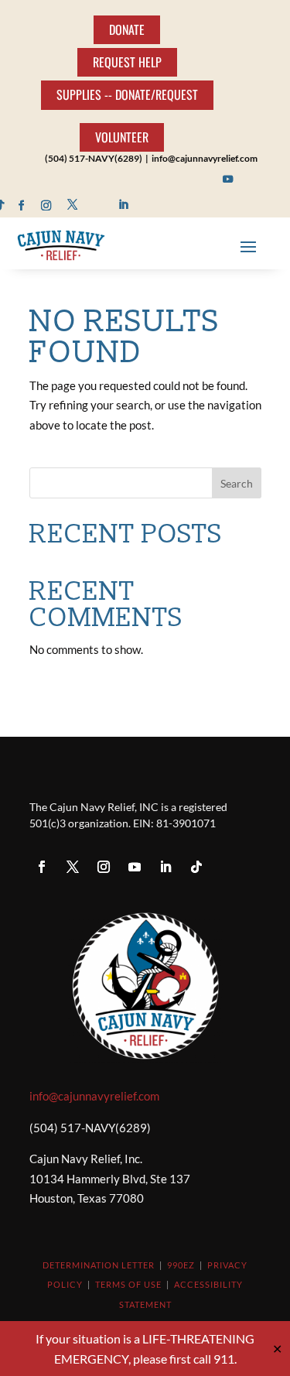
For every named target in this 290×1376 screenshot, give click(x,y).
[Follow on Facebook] (21, 204)
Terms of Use (128, 1284)
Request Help (127, 62)
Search (236, 483)
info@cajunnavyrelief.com (94, 1096)
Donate (127, 29)
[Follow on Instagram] (46, 204)
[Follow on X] (72, 204)
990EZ (181, 1265)
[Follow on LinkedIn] (123, 204)
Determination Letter (99, 1265)
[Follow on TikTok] (196, 866)
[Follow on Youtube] (228, 179)
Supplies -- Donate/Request (127, 94)
